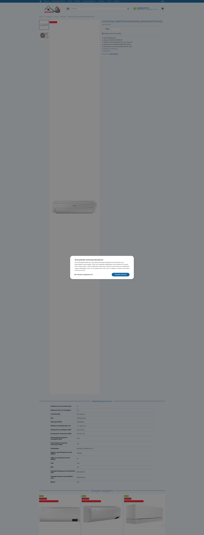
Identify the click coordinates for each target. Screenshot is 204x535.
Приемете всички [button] (120, 274)
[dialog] (102, 267)
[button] (84, 274)
